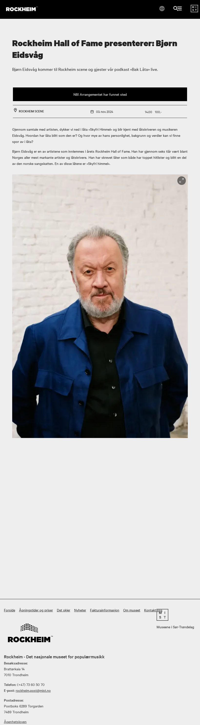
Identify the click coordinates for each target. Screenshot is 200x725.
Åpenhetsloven (15, 721)
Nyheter (80, 610)
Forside (9, 610)
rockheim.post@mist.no (33, 690)
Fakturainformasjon (104, 610)
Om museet (131, 610)
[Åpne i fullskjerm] (181, 180)
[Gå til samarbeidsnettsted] (175, 615)
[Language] (162, 8)
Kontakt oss (153, 610)
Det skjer (63, 610)
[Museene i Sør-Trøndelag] (194, 10)
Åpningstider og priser (36, 610)
